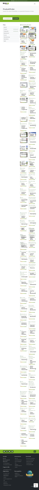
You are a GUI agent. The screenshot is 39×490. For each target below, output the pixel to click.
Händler (16, 467)
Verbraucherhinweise (29, 461)
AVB (4, 480)
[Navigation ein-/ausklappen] (34, 4)
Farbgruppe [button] (11, 31)
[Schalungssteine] (23, 275)
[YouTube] (9, 451)
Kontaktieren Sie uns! (7, 469)
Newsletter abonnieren (8, 464)
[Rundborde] (32, 385)
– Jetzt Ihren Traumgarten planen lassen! (19, 0)
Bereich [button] (5, 27)
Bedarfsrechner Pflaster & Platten (19, 476)
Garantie (4, 477)
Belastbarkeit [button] (6, 33)
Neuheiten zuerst (26, 26)
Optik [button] (5, 41)
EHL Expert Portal (6, 473)
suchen (16, 18)
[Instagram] (7, 451)
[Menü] (37, 483)
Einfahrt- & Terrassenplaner (17, 474)
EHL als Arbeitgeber (18, 461)
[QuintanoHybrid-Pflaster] (23, 55)
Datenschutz (5, 483)
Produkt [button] (11, 29)
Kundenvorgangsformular (7, 478)
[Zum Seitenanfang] (35, 451)
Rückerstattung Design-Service (6, 475)
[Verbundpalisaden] (32, 350)
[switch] (36, 486)
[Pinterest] (12, 451)
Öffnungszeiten (7, 463)
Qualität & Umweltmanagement (18, 465)
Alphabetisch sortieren (32, 26)
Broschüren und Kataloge (30, 458)
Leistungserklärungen (29, 464)
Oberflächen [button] (6, 39)
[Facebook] (4, 451)
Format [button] (5, 35)
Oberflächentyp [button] (7, 37)
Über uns (16, 458)
